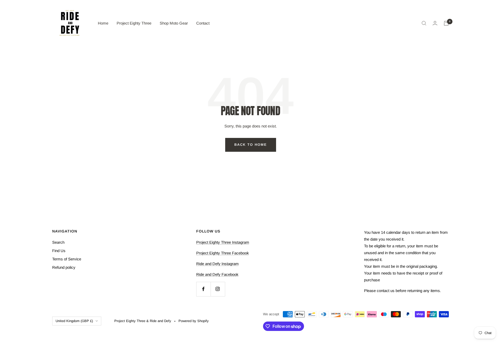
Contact (203, 23)
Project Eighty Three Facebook (222, 253)
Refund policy (63, 267)
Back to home (250, 145)
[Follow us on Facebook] (203, 289)
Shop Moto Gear (174, 23)
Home (103, 23)
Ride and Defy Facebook (217, 274)
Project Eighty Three (134, 23)
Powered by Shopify (193, 321)
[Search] (424, 23)
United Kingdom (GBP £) (74, 321)
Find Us (58, 250)
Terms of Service (66, 259)
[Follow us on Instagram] (218, 289)
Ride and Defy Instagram (217, 263)
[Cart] (446, 23)
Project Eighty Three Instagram (222, 242)
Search (58, 242)
